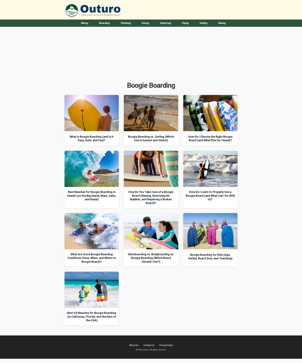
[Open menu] (75, 23)
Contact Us (148, 345)
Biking (84, 23)
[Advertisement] (151, 57)
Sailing (203, 23)
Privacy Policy (166, 345)
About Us (133, 345)
